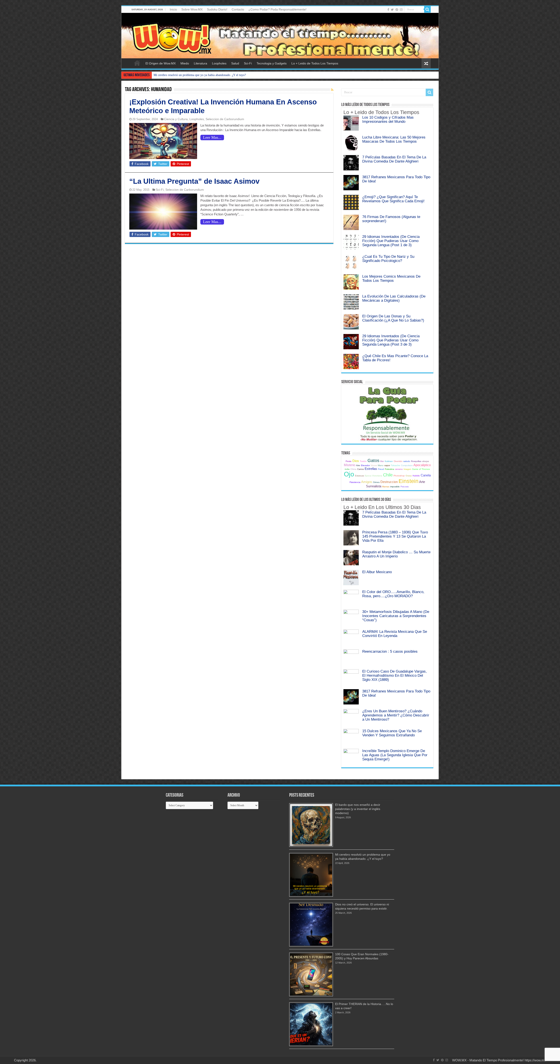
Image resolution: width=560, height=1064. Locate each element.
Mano (380, 465)
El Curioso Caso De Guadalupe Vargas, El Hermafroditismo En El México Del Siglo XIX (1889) (394, 675)
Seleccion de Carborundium (225, 119)
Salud (235, 63)
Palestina (389, 469)
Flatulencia (355, 482)
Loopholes (219, 63)
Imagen (407, 469)
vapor (387, 465)
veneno (399, 469)
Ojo (349, 474)
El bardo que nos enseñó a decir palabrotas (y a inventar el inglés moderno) (357, 809)
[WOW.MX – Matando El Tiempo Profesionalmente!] (280, 35)
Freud (381, 469)
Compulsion (407, 465)
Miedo (184, 63)
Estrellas (371, 469)
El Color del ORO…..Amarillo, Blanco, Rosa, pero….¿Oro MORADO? (393, 594)
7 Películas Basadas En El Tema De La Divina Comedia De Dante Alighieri (394, 159)
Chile (388, 474)
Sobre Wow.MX (192, 9)
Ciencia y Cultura (176, 119)
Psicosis (405, 486)
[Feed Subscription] (332, 90)
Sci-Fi (248, 63)
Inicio (173, 9)
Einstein (408, 481)
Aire (358, 465)
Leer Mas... (212, 137)
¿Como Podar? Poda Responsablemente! (277, 9)
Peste (349, 461)
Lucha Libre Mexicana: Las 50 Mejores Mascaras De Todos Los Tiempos (393, 139)
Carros (360, 469)
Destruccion (389, 482)
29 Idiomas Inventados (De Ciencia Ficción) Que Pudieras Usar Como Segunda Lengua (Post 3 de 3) (391, 340)
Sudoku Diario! (217, 9)
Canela (426, 475)
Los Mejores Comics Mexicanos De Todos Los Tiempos (391, 278)
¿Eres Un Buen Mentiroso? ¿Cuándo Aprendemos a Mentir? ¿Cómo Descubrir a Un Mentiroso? (395, 715)
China (353, 469)
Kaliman (389, 461)
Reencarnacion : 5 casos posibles (390, 651)
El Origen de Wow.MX (160, 63)
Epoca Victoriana (373, 475)
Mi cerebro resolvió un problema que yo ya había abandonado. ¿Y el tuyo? (200, 75)
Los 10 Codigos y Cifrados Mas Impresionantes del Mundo (388, 119)
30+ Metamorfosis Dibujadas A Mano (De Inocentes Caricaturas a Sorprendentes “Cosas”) (395, 616)
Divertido (398, 461)
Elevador (365, 465)
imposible (395, 486)
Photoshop (399, 475)
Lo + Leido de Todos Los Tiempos (314, 63)
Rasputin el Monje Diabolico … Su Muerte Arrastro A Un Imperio (396, 554)
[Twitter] (392, 9)
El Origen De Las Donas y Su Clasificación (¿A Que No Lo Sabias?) (393, 318)
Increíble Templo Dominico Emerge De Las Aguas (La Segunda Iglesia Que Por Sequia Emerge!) (394, 755)
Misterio (349, 465)
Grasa (409, 475)
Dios (355, 461)
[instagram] (401, 9)
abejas (425, 461)
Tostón (363, 461)
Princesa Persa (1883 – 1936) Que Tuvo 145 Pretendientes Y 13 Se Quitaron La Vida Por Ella (395, 536)
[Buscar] (427, 9)
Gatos (373, 460)
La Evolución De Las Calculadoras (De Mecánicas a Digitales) (393, 298)
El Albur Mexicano (377, 572)
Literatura (200, 63)
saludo (406, 461)
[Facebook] (388, 9)
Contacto (238, 9)
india (347, 469)
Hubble (416, 475)
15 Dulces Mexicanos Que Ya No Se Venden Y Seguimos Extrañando (392, 733)
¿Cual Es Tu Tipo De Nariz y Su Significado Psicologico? (388, 258)
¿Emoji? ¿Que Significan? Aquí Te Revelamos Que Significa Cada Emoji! (393, 199)
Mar (382, 461)
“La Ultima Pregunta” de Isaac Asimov (194, 181)
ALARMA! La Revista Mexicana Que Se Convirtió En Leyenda (394, 634)
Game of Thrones (421, 469)
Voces (374, 465)
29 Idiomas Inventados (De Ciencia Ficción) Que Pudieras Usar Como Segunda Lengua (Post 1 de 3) (391, 241)
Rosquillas (416, 461)
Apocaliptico (422, 465)
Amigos (366, 482)
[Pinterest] (397, 9)
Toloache (395, 465)
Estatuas (359, 475)
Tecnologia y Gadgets (272, 63)
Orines (376, 482)
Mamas (385, 486)
